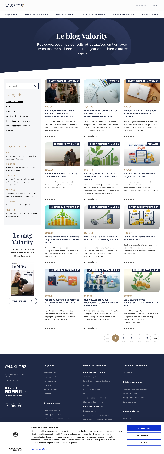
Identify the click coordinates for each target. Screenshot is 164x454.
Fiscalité (10, 111)
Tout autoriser (144, 428)
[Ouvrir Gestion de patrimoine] (47, 14)
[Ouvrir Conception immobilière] (105, 14)
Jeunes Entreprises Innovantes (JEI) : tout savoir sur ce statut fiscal (62, 240)
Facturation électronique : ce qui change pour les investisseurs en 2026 (100, 114)
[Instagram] (19, 405)
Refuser (144, 442)
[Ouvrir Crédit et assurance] (133, 14)
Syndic (9, 130)
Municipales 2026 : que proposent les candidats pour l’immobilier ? (101, 303)
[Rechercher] (35, 86)
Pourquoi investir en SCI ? (18, 205)
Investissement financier (18, 121)
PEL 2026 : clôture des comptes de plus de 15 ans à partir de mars (62, 303)
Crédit (9, 106)
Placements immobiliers (94, 372)
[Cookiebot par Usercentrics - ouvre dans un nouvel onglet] (15, 449)
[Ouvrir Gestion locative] (72, 14)
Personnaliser (142, 435)
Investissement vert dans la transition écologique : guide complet (100, 177)
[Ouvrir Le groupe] (16, 14)
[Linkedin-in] (7, 405)
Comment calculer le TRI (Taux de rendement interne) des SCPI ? (101, 240)
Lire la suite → (51, 136)
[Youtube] (13, 405)
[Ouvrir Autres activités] (158, 14)
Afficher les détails (39, 449)
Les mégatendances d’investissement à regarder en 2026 (141, 303)
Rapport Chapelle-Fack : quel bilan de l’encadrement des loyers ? (140, 114)
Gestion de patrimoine (17, 116)
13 (148, 336)
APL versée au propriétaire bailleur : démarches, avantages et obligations (21, 182)
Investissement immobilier (19, 126)
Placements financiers (93, 406)
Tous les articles (14, 102)
